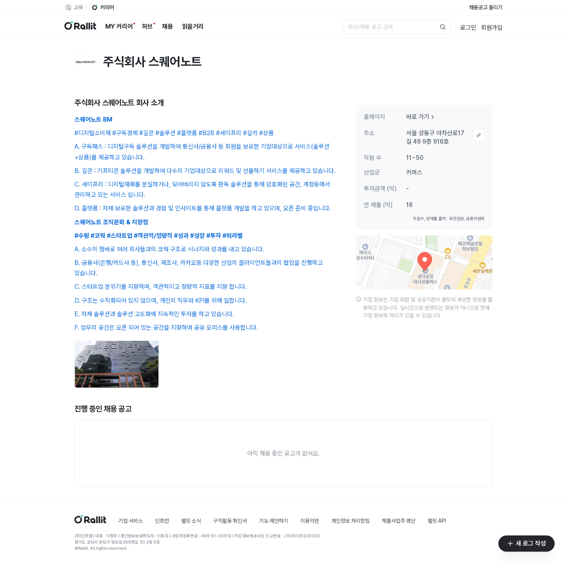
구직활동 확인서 (230, 521)
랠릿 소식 (191, 521)
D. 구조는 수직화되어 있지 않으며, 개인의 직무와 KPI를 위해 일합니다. (160, 300)
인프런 (162, 521)
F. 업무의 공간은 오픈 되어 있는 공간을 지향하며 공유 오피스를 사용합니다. (166, 327)
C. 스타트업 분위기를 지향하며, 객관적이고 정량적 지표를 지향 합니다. (160, 286)
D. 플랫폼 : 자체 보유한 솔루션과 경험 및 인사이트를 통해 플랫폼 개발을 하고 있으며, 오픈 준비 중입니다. (202, 208)
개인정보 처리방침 (350, 521)
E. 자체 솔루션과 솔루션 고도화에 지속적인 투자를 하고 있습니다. (154, 314)
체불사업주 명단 (398, 521)
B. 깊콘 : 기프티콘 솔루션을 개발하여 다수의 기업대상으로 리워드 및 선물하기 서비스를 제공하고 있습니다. (205, 170)
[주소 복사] (478, 135)
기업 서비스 (130, 521)
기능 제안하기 (273, 521)
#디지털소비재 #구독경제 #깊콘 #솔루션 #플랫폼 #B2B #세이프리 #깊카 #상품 (174, 133)
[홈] (90, 521)
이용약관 (309, 521)
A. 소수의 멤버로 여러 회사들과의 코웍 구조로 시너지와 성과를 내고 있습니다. (169, 249)
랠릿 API (437, 521)
